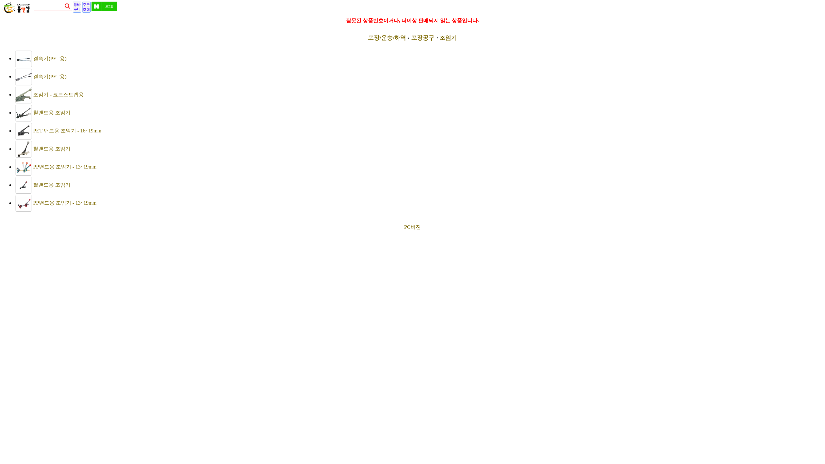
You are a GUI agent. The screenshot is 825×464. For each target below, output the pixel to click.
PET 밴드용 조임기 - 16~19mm (66, 130)
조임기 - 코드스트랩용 (58, 94)
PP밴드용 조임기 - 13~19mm (64, 166)
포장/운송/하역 (387, 37)
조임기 (448, 37)
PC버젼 (412, 227)
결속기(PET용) (49, 58)
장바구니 (77, 7)
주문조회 (86, 7)
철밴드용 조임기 (51, 112)
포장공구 (422, 37)
